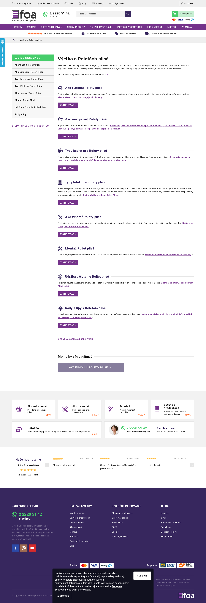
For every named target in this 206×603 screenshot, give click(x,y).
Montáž (73, 532)
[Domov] (14, 40)
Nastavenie (63, 596)
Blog (84, 3)
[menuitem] (18, 27)
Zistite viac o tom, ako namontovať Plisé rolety (168, 255)
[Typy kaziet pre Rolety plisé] (60, 151)
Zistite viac (67, 105)
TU (106, 74)
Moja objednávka (116, 3)
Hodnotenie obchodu (49, 3)
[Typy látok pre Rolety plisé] (60, 182)
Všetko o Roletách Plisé (27, 58)
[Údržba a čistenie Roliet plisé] (60, 277)
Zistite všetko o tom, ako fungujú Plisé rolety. (80, 97)
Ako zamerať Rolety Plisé (28, 93)
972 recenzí (33, 475)
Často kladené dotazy (80, 541)
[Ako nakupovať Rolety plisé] (60, 119)
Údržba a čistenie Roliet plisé (87, 276)
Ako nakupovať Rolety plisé (86, 119)
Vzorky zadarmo (77, 513)
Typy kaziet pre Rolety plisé (86, 151)
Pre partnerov (167, 536)
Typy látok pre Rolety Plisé (28, 86)
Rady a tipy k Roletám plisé (85, 308)
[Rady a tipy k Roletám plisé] (60, 308)
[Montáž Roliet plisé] (60, 248)
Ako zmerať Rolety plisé (83, 217)
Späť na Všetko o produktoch (76, 339)
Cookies (116, 532)
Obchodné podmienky (122, 513)
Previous (47, 465)
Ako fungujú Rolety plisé (84, 88)
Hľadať (128, 14)
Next (192, 465)
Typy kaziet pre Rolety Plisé (29, 79)
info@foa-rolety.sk (138, 431)
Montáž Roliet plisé (79, 248)
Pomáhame (166, 527)
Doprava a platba (23, 3)
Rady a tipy (20, 114)
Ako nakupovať (77, 522)
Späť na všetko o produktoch (32, 126)
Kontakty (99, 3)
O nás (70, 3)
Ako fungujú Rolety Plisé (28, 65)
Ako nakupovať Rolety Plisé (29, 72)
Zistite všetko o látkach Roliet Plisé (100, 195)
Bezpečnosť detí (169, 532)
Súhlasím (142, 575)
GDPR (114, 527)
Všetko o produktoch (80, 518)
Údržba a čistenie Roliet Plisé (30, 107)
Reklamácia (117, 522)
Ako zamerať (76, 527)
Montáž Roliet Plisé (25, 100)
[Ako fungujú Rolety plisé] (60, 88)
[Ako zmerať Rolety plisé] (60, 217)
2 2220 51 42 (60, 13)
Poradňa (74, 536)
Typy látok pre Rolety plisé (85, 182)
